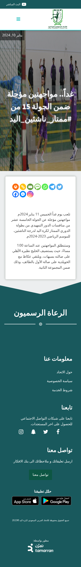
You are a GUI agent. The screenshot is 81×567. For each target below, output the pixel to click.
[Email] (30, 187)
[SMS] (37, 187)
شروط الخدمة (62, 390)
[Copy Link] (23, 187)
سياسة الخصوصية (59, 380)
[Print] (15, 187)
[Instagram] (30, 194)
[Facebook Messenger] (23, 194)
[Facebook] (15, 194)
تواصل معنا (40, 474)
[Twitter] (59, 187)
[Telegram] (52, 187)
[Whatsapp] (45, 187)
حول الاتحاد (64, 372)
